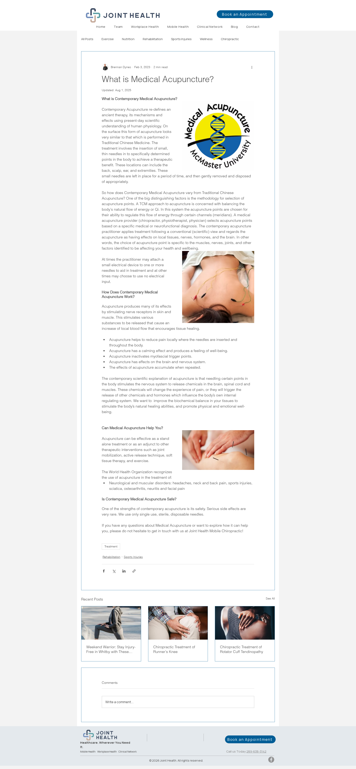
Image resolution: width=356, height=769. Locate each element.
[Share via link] (134, 571)
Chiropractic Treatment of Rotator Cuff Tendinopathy (241, 649)
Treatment (110, 546)
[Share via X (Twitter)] (114, 571)
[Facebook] (271, 760)
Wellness (206, 39)
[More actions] (251, 67)
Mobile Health (88, 751)
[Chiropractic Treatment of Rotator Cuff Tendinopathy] (245, 623)
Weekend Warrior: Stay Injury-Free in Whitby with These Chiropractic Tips (111, 649)
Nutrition (128, 39)
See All (270, 598)
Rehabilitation (153, 39)
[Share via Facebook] (104, 571)
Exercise (108, 39)
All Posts (87, 39)
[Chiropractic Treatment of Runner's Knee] (178, 623)
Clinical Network (127, 751)
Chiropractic (230, 39)
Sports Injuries (181, 39)
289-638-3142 (256, 751)
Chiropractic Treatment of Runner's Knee (174, 649)
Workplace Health (107, 751)
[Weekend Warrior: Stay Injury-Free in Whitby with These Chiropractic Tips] (111, 623)
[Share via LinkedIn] (124, 571)
